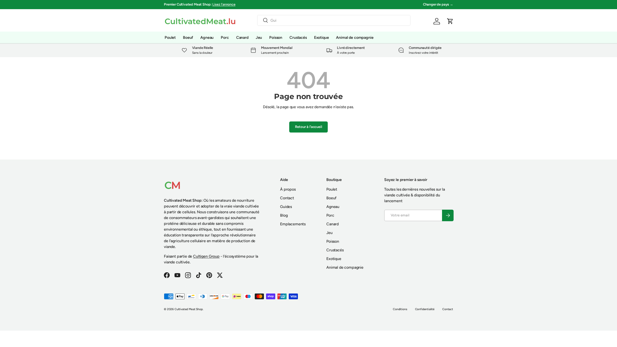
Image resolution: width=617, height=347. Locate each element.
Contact (287, 198)
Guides (286, 206)
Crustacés (298, 37)
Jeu (259, 37)
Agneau (207, 37)
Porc (225, 37)
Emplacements (293, 224)
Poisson (275, 37)
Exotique (321, 37)
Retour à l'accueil (308, 127)
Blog (284, 215)
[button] (450, 21)
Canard (242, 37)
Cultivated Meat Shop (188, 309)
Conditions (400, 309)
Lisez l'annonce (223, 4)
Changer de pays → (438, 4)
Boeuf (188, 37)
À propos (288, 189)
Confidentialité (425, 309)
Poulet (170, 37)
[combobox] (333, 20)
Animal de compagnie (354, 37)
